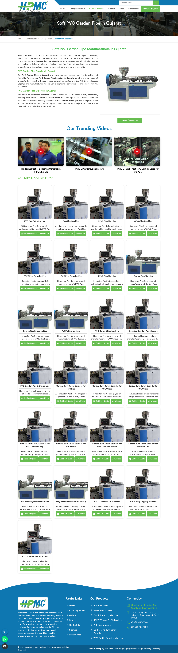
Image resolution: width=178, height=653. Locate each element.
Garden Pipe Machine (143, 276)
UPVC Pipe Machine (107, 276)
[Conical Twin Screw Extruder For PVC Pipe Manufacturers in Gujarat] (71, 367)
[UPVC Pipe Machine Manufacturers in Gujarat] (107, 257)
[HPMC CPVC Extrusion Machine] (89, 151)
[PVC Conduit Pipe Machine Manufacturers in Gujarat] (107, 312)
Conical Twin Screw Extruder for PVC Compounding (35, 445)
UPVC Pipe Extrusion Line (71, 276)
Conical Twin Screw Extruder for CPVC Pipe (107, 387)
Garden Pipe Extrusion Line (35, 331)
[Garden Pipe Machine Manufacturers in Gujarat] (143, 257)
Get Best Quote (30, 233)
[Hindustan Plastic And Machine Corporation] (34, 6)
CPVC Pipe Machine (143, 221)
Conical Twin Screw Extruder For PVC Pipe (71, 387)
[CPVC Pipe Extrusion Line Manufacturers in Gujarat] (35, 257)
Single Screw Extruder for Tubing (71, 502)
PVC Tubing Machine (71, 331)
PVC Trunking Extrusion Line (34, 556)
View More (44, 233)
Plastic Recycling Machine (105, 615)
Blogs (121, 9)
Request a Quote (150, 9)
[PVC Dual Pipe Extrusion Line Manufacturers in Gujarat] (107, 482)
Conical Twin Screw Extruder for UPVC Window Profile (107, 445)
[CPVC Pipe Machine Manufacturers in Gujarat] (143, 202)
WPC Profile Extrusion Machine (108, 638)
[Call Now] (5, 632)
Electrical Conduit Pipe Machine (143, 331)
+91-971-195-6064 (139, 622)
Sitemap (73, 630)
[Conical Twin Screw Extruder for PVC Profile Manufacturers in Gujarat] (71, 425)
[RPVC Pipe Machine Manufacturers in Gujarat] (107, 202)
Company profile (77, 9)
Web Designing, (120, 649)
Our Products (95, 9)
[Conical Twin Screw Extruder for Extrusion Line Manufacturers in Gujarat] (143, 425)
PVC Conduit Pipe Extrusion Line (34, 386)
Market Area (75, 635)
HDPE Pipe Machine (102, 611)
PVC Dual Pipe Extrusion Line (107, 502)
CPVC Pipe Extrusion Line (35, 276)
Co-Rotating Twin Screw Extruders (104, 631)
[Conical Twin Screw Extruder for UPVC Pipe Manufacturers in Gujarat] (143, 367)
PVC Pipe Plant (46, 39)
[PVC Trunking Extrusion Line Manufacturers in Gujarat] (35, 537)
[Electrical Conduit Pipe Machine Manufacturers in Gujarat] (143, 312)
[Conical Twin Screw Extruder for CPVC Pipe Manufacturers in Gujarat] (107, 367)
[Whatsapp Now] (5, 639)
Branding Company (151, 649)
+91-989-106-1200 (139, 627)
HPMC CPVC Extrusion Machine (89, 169)
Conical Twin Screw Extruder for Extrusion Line (143, 445)
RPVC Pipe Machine (107, 221)
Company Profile (77, 611)
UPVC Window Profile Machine (107, 620)
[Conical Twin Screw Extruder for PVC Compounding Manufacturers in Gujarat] (35, 425)
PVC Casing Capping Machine (143, 502)
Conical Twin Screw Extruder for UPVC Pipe (143, 387)
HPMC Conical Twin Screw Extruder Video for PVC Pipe (137, 170)
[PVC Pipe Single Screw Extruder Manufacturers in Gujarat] (35, 482)
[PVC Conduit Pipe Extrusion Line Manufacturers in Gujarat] (35, 367)
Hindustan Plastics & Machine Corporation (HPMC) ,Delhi (41, 170)
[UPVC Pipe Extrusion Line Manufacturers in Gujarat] (71, 257)
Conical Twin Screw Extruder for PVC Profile (71, 445)
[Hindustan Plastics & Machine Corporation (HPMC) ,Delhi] (41, 151)
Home (62, 9)
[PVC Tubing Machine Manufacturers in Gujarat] (71, 312)
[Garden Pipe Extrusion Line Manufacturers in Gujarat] (35, 312)
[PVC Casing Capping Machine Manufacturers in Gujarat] (143, 482)
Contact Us (133, 9)
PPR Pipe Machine (102, 625)
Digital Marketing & (135, 649)
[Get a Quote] (5, 646)
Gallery (111, 9)
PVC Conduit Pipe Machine (107, 331)
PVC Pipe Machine (71, 221)
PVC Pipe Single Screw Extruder (35, 502)
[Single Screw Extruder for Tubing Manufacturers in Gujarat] (71, 482)
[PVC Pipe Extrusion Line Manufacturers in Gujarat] (35, 202)
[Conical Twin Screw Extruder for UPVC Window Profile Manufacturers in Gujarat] (107, 425)
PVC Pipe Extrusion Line (34, 221)
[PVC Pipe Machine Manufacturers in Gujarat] (71, 202)
